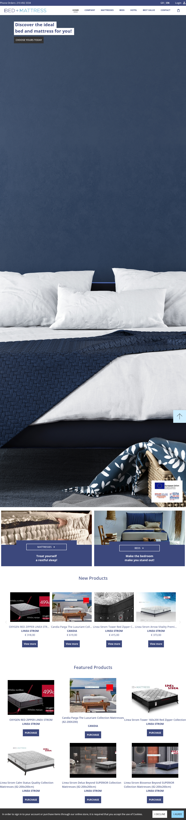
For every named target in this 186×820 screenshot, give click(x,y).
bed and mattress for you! (43, 31)
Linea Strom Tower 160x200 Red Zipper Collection (155, 720)
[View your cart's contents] (178, 10)
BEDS (122, 10)
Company (90, 10)
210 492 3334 (24, 2)
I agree (177, 814)
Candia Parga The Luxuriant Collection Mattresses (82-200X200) (72, 627)
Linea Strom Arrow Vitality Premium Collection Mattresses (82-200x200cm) (156, 627)
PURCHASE (31, 732)
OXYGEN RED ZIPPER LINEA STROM (30, 627)
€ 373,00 (156, 635)
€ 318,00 (30, 635)
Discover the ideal (34, 25)
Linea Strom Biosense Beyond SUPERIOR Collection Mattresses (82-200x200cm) (149, 784)
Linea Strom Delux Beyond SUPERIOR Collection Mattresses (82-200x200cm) (91, 784)
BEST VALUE (149, 10)
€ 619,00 (72, 635)
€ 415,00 (114, 635)
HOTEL (133, 10)
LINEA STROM (30, 631)
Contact (165, 10)
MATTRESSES (107, 10)
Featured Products (93, 667)
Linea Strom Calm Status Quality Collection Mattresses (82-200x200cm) (26, 784)
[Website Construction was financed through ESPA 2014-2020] (167, 491)
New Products (93, 578)
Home (76, 10)
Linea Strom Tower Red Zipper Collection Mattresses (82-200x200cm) (114, 627)
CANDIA (72, 631)
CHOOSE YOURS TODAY (29, 40)
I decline (159, 814)
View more (30, 643)
